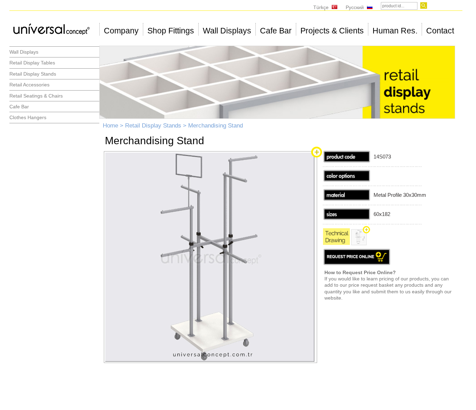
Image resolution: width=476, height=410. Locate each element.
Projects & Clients (332, 30)
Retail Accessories (29, 84)
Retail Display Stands (32, 74)
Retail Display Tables (32, 62)
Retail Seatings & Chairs (36, 96)
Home (110, 125)
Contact (440, 30)
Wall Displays (227, 30)
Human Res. (395, 30)
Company (121, 30)
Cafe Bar (276, 30)
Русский (355, 7)
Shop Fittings (170, 30)
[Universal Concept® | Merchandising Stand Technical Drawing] (336, 243)
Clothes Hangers (27, 117)
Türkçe (321, 7)
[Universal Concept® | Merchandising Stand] (209, 360)
